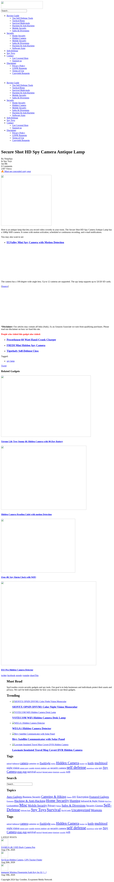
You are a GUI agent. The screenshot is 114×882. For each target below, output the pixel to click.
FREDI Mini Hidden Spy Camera (26, 345)
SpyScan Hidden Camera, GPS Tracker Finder (21, 860)
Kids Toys (108, 801)
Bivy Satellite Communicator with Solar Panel (38, 739)
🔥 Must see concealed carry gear (16, 171)
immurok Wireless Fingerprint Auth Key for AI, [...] (23, 872)
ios (86, 764)
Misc (23, 805)
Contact (10, 56)
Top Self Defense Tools (22, 18)
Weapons (96, 810)
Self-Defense (12, 51)
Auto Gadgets (14, 796)
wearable (62, 772)
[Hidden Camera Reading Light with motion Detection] (43, 509)
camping (32, 763)
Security (10, 33)
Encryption (83, 796)
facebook (11, 675)
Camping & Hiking (53, 796)
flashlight (45, 763)
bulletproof (15, 764)
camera (24, 763)
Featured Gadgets (99, 796)
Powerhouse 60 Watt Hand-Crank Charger (31, 339)
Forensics (10, 801)
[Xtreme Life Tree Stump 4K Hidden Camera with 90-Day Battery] (46, 436)
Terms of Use (18, 71)
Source (5, 286)
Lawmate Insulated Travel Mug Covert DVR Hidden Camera (47, 750)
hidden (53, 763)
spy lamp (11, 361)
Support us (17, 61)
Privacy (52, 805)
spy (100, 768)
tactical (39, 772)
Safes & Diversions (20, 31)
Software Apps (18, 48)
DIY (74, 797)
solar (96, 768)
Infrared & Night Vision (92, 801)
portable (31, 768)
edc (38, 764)
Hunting (75, 801)
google (19, 675)
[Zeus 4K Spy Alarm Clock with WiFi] (38, 572)
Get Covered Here (20, 58)
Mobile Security (19, 28)
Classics (69, 797)
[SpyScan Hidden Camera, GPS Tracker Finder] (4, 857)
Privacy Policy (18, 66)
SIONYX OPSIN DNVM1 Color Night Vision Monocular (44, 706)
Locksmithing (13, 805)
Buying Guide (13, 15)
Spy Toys (11, 53)
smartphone (90, 768)
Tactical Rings (18, 20)
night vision (13, 767)
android (9, 764)
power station (41, 768)
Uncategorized (80, 810)
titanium (56, 772)
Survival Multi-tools (21, 23)
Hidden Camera (19, 38)
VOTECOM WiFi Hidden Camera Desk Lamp (39, 717)
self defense (76, 767)
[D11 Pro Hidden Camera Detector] (48, 664)
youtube (25, 675)
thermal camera (47, 772)
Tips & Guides (66, 810)
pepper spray (24, 768)
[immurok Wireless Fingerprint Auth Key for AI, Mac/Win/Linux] (4, 870)
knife (91, 763)
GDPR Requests (19, 68)
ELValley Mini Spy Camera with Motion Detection (35, 242)
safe (48, 768)
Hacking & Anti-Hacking (23, 25)
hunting (82, 763)
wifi (68, 771)
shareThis (34, 675)
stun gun (22, 771)
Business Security (32, 796)
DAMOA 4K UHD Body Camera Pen (18, 847)
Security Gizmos (94, 805)
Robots (58, 806)
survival (31, 771)
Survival (54, 809)
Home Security (18, 36)
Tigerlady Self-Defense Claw (23, 350)
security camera (58, 767)
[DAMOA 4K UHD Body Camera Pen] (4, 845)
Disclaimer (11, 63)
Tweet (4, 366)
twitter (4, 675)
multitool (101, 763)
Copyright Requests (21, 73)
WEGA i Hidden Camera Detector (31, 728)
